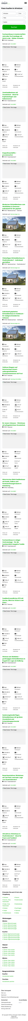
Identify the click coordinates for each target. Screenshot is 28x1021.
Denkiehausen (7, 913)
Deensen (17, 910)
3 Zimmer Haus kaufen (8, 949)
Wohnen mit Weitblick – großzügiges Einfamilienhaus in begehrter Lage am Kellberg (13, 659)
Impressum (3, 995)
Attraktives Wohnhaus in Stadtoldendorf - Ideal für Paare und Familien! (11, 836)
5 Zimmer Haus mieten (8, 964)
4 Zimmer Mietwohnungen (9, 928)
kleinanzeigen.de (15, 214)
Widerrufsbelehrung (6, 1006)
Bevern (17, 897)
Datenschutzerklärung (6, 1004)
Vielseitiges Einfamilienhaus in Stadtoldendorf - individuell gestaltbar (13, 260)
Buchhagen (18, 908)
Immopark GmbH (17, 1015)
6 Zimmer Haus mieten (8, 965)
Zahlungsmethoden (6, 1002)
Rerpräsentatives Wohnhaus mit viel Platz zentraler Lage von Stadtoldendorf (12, 777)
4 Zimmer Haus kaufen (8, 951)
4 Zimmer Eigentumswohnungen (11, 939)
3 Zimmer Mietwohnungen (9, 927)
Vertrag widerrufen (6, 1008)
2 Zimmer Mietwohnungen (9, 925)
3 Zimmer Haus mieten (8, 960)
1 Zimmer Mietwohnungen (9, 923)
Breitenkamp (18, 904)
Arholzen (5, 897)
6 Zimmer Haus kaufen (8, 955)
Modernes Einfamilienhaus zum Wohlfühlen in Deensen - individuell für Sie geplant (13, 206)
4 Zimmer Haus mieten (8, 962)
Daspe (5, 910)
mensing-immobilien (16, 379)
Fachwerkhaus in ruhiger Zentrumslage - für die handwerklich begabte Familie (13, 542)
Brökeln (5, 908)
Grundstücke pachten (8, 981)
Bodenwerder (19, 900)
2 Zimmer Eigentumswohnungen (11, 935)
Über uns (3, 993)
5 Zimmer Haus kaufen (8, 953)
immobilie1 (13, 44)
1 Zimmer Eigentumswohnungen (11, 934)
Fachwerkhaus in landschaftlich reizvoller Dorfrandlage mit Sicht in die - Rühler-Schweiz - (13, 36)
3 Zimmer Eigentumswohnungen (11, 937)
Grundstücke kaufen (7, 976)
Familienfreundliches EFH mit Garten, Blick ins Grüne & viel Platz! (13, 600)
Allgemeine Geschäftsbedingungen (10, 997)
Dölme (17, 913)
